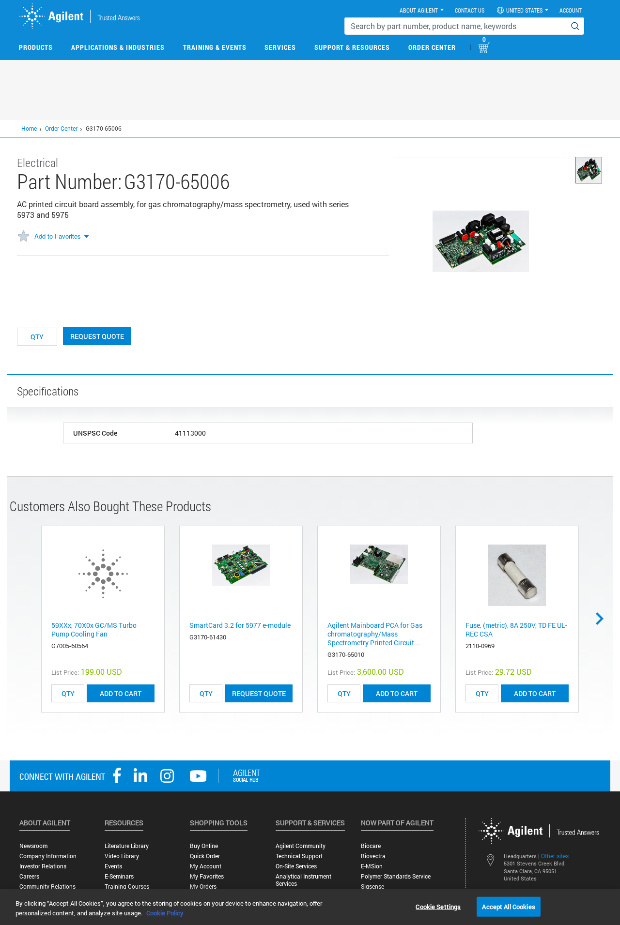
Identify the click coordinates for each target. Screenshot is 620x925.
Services (280, 47)
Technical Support (299, 856)
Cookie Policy (165, 913)
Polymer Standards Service (396, 876)
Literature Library (127, 845)
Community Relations (47, 886)
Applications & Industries (118, 47)
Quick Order (205, 856)
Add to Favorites (57, 236)
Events (113, 866)
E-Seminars (119, 876)
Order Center (432, 47)
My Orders (203, 886)
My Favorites (207, 876)
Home (29, 128)
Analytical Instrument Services (303, 880)
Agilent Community (301, 845)
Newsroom (33, 845)
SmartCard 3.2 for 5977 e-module (240, 625)
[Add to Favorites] (23, 236)
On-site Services (296, 866)
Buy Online (204, 845)
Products (36, 47)
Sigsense (372, 886)
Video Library (122, 856)
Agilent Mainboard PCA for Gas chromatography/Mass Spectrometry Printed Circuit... (374, 634)
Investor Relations (42, 866)
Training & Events (215, 47)
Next (603, 618)
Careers (29, 876)
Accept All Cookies (508, 906)
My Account (205, 866)
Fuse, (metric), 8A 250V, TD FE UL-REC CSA (516, 629)
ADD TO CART (120, 693)
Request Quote (97, 336)
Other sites (555, 856)
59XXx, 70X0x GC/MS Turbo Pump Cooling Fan (94, 629)
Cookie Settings (438, 906)
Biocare (371, 845)
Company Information (48, 856)
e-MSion (372, 866)
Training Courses (127, 886)
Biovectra (373, 856)
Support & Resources (352, 47)
